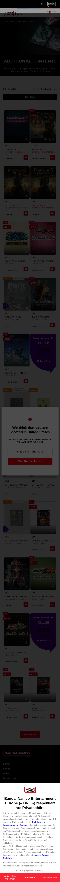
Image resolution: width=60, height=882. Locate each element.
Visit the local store (30, 461)
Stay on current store (30, 451)
